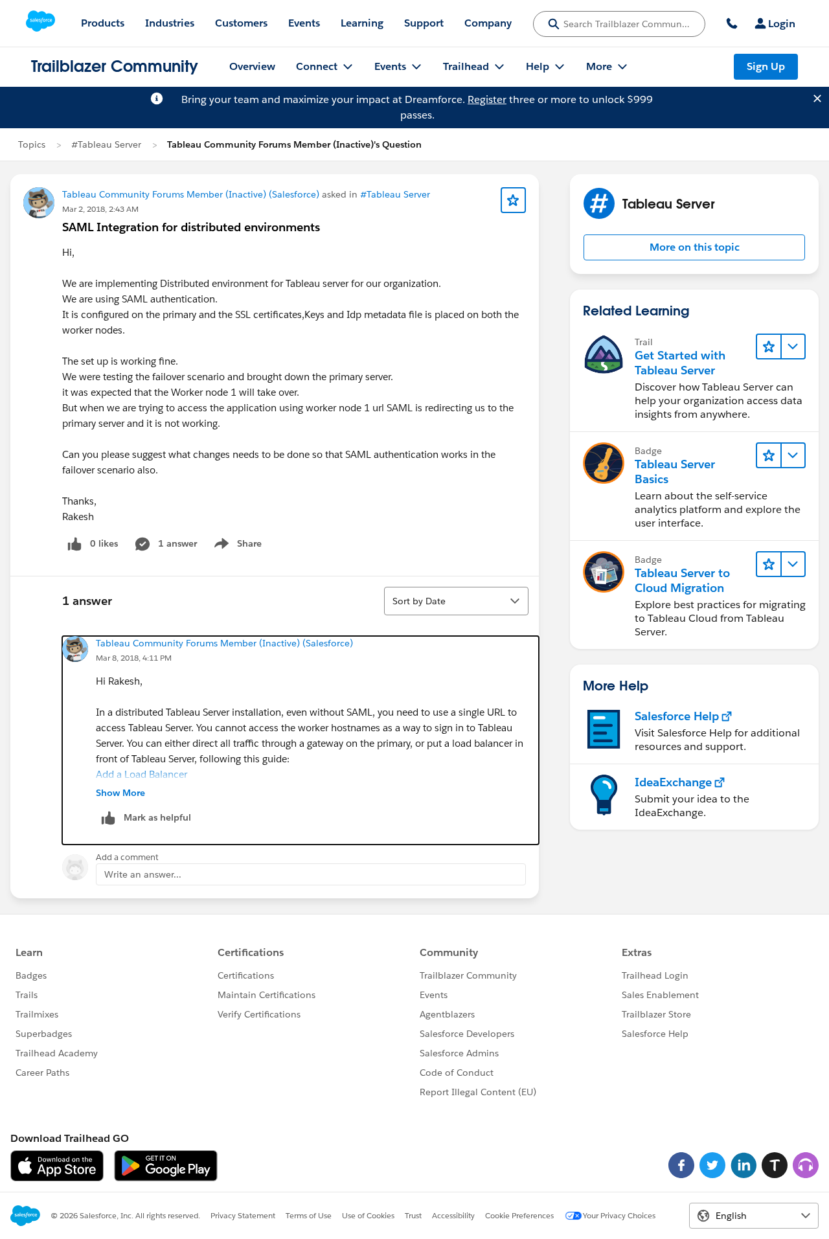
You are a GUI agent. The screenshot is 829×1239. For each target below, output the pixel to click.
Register (487, 99)
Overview (252, 66)
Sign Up (766, 66)
